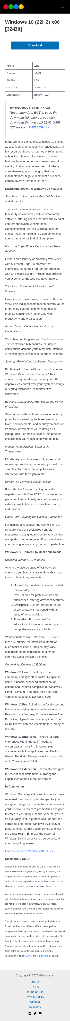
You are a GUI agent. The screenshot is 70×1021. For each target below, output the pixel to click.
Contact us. (51, 886)
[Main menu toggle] (63, 7)
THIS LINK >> (38, 127)
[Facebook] (29, 1013)
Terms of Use (35, 992)
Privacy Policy (44, 956)
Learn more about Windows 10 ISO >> (29, 851)
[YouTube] (40, 1013)
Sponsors (35, 1006)
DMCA (29, 956)
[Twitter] (35, 1013)
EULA (35, 987)
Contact (35, 1001)
